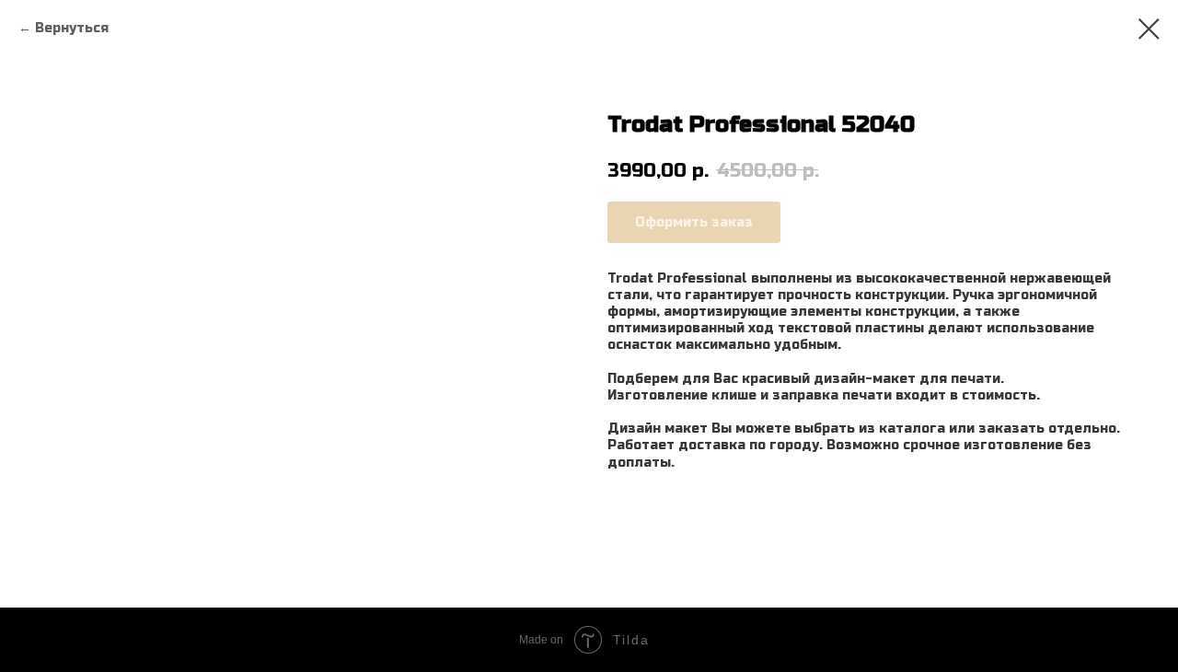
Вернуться (72, 28)
